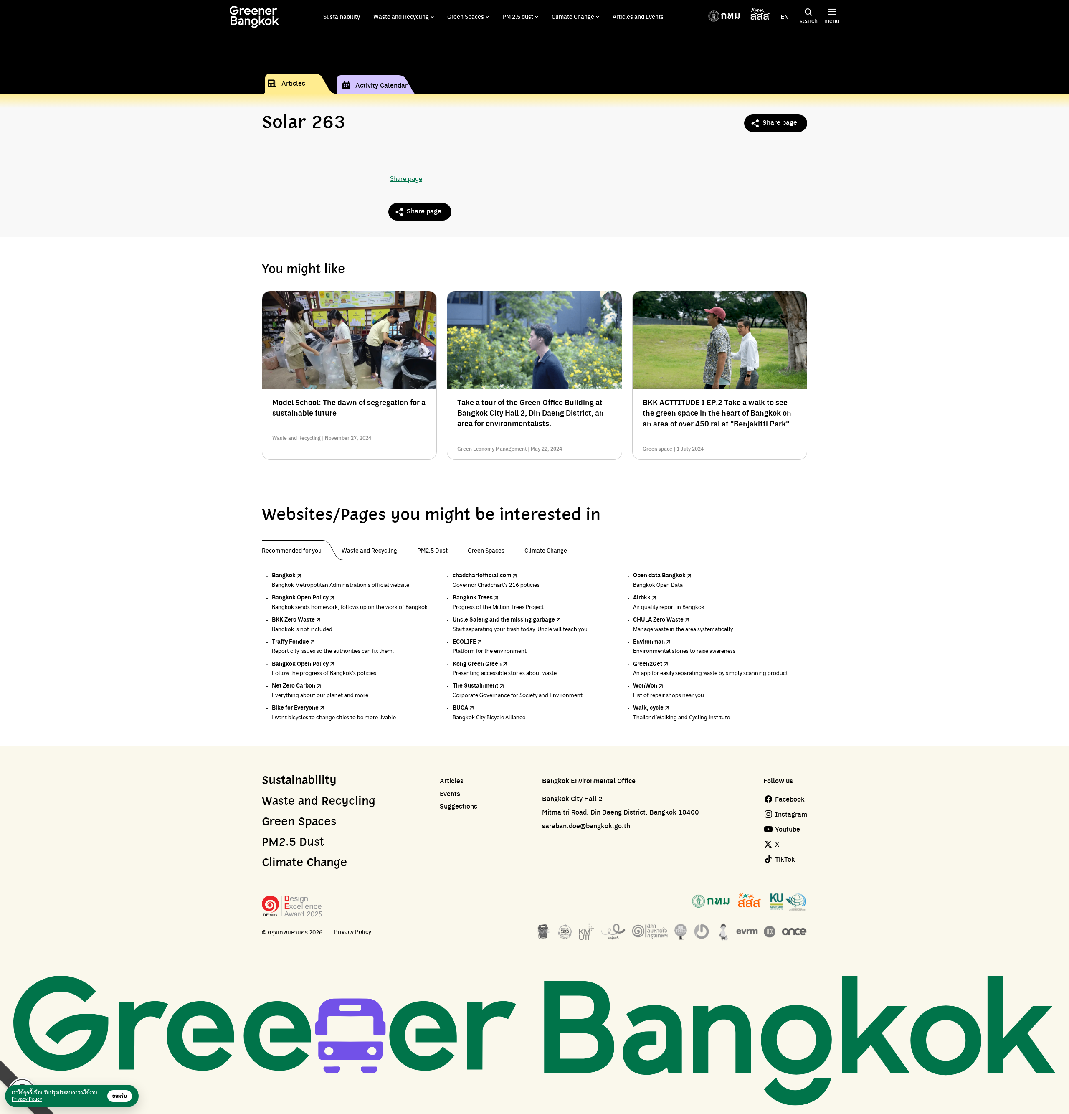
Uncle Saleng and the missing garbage (504, 619)
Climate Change (573, 16)
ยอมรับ (119, 1096)
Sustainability (341, 16)
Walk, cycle (648, 707)
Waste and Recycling (401, 16)
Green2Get (647, 663)
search (809, 20)
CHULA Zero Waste (658, 619)
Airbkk (642, 597)
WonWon (645, 685)
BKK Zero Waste (293, 619)
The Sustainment (475, 685)
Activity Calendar (381, 85)
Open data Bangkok (659, 575)
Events (450, 793)
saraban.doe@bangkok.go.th (586, 825)
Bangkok (284, 575)
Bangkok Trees (473, 597)
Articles (293, 83)
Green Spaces (465, 16)
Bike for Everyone (295, 707)
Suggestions (458, 806)
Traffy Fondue (290, 641)
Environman (649, 641)
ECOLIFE (464, 641)
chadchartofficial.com (482, 575)
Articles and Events (638, 16)
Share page (779, 122)
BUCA (460, 707)
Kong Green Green (477, 663)
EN (784, 16)
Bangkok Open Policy (300, 597)
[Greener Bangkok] (254, 17)
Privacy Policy (352, 932)
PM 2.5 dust (517, 16)
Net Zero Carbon (293, 685)
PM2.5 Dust (293, 842)
